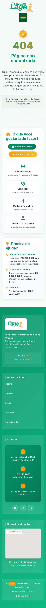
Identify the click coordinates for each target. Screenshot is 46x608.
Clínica (8, 403)
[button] (23, 17)
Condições (10, 412)
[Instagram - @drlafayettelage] (23, 508)
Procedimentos (12, 422)
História (8, 384)
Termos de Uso (24, 596)
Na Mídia (9, 393)
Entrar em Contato (24, 154)
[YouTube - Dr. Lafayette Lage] (15, 508)
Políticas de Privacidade (24, 591)
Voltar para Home (23, 146)
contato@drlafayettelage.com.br (23, 491)
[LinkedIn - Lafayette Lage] (31, 508)
